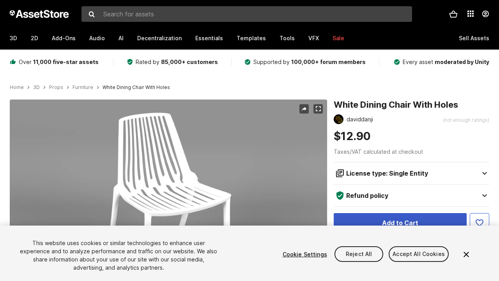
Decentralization (159, 38)
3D (13, 38)
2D (34, 38)
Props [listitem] (56, 87)
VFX (313, 38)
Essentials (209, 38)
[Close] (466, 254)
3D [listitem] (36, 87)
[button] (453, 14)
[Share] (304, 109)
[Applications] (470, 13)
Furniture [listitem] (83, 87)
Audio (97, 38)
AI (121, 38)
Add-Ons (64, 38)
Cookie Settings (305, 254)
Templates (251, 38)
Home (17, 87)
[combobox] (246, 14)
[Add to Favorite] (479, 223)
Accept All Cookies (419, 254)
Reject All (359, 254)
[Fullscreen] (318, 109)
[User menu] (485, 14)
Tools (287, 38)
